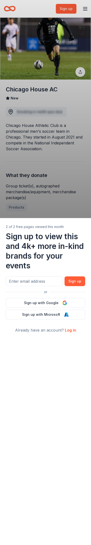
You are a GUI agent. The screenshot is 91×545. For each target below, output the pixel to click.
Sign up (74, 281)
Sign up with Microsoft (41, 314)
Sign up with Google (41, 303)
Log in (70, 330)
